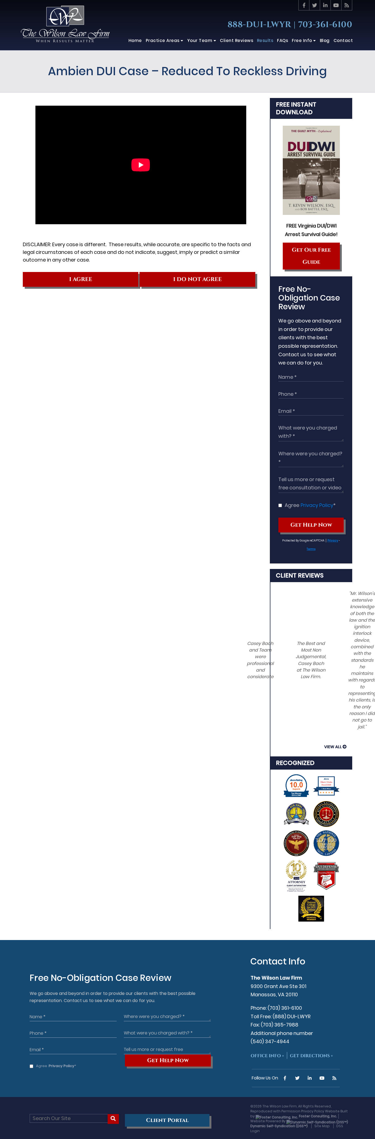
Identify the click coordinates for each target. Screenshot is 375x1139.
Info (302, 40)
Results (265, 40)
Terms (311, 549)
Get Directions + (311, 1056)
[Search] (113, 1119)
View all (333, 747)
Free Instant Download (296, 108)
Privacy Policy (317, 505)
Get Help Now (311, 525)
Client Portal (167, 1120)
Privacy (333, 540)
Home (135, 40)
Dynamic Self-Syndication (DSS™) (279, 1126)
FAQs (282, 40)
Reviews (236, 40)
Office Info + (267, 1056)
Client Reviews (300, 575)
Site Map (322, 1126)
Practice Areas (163, 40)
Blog (325, 40)
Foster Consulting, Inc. (317, 1116)
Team (200, 40)
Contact (343, 40)
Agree (310, 505)
